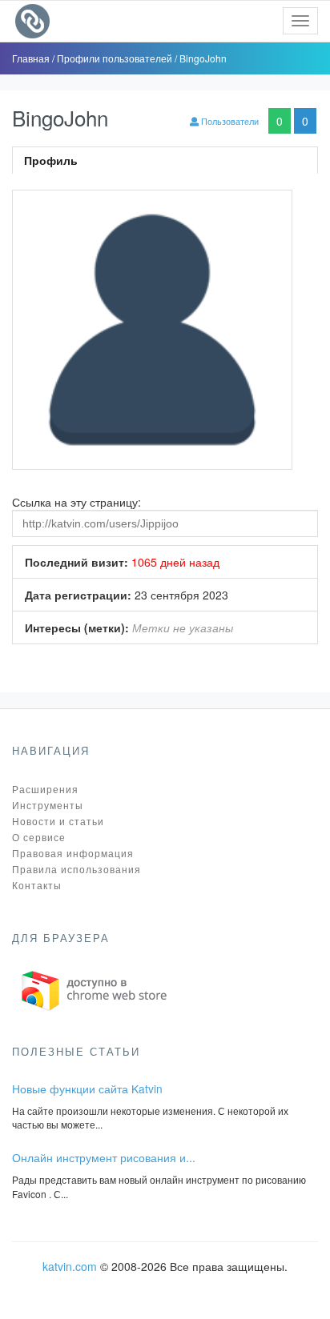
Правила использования (76, 869)
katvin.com (69, 1266)
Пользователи (229, 120)
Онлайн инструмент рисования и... (103, 1157)
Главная (32, 58)
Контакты (37, 885)
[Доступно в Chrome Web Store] (94, 989)
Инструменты (47, 805)
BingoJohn (203, 58)
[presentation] (165, 160)
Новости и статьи (58, 821)
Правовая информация (73, 853)
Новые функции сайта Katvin (87, 1088)
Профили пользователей (116, 58)
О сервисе (39, 837)
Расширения (45, 789)
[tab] (165, 160)
